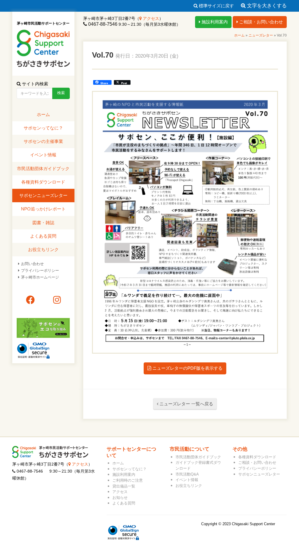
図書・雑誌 (43, 222)
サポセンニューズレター (43, 195)
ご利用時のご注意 (127, 480)
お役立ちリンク (43, 249)
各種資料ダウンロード (43, 181)
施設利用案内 (214, 21)
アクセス (150, 18)
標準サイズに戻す (216, 5)
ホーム (239, 35)
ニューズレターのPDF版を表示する (186, 368)
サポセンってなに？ (43, 127)
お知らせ (120, 497)
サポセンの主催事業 (43, 141)
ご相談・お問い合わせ (260, 21)
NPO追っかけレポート (43, 208)
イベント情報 (43, 154)
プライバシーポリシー (40, 270)
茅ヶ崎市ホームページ (40, 277)
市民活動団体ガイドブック (43, 168)
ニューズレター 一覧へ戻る (185, 403)
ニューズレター (260, 35)
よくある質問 (43, 236)
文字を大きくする (266, 5)
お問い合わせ (32, 264)
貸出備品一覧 (123, 486)
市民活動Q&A (187, 474)
